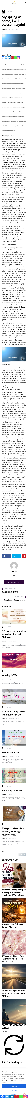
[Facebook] (3, 57)
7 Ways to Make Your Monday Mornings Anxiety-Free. (13, 831)
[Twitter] (6, 57)
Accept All (14, 1086)
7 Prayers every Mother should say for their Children (14, 634)
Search (3, 851)
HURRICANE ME (10, 752)
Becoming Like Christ (13, 790)
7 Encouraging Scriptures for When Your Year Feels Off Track (13, 993)
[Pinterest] (12, 57)
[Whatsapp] (15, 57)
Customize (14, 1090)
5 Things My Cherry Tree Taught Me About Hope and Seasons (13, 959)
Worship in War (10, 675)
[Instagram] (18, 57)
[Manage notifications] (24, 1094)
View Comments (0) (13, 582)
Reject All (14, 1094)
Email (3, 1066)
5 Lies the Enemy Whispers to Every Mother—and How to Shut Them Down (14, 892)
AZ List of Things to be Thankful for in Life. (13, 713)
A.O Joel (5, 29)
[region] (14, 1083)
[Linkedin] (9, 57)
